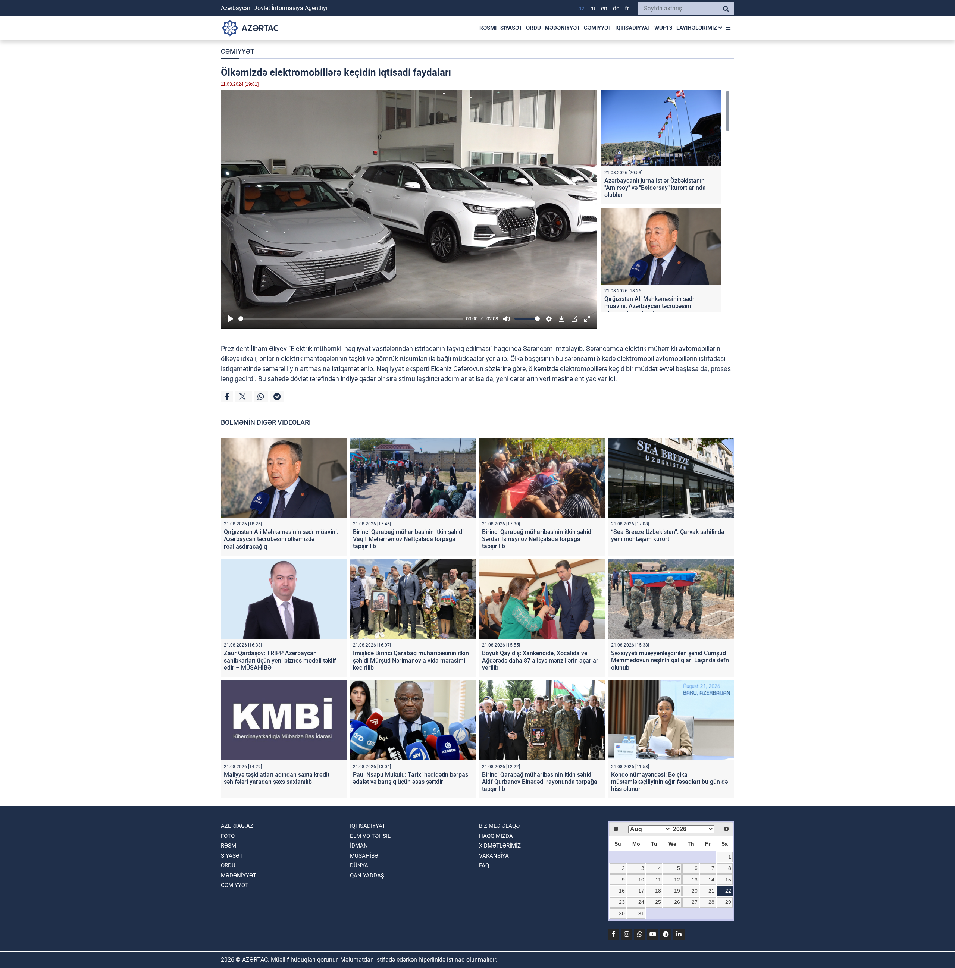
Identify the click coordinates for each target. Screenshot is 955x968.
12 (677, 880)
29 (728, 902)
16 (622, 891)
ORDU (533, 28)
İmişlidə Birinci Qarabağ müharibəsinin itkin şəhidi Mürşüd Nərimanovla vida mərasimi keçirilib (411, 660)
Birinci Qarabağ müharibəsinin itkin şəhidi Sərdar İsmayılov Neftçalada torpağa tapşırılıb (537, 539)
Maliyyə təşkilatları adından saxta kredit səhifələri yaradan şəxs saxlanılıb (276, 778)
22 (728, 891)
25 (658, 902)
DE (616, 8)
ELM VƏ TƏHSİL (370, 836)
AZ (581, 8)
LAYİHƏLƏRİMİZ (697, 28)
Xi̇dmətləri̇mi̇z (500, 845)
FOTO (228, 836)
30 (622, 914)
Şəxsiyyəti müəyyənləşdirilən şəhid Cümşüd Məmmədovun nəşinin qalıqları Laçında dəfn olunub (670, 660)
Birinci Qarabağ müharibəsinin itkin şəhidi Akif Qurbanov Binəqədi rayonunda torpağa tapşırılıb (539, 781)
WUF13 (663, 28)
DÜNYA (359, 865)
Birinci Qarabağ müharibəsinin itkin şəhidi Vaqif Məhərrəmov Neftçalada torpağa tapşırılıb (408, 539)
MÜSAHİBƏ (364, 855)
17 (641, 891)
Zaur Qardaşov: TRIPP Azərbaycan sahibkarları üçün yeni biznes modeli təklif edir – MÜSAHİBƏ (280, 660)
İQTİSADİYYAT (633, 28)
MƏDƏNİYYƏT (562, 28)
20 (695, 891)
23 (622, 902)
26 (677, 902)
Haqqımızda (496, 836)
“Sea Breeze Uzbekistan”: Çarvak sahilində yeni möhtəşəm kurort (667, 535)
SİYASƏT (511, 28)
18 (658, 891)
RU (592, 8)
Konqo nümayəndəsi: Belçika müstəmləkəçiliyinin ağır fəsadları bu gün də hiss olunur (669, 781)
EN (604, 8)
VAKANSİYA (494, 855)
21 (711, 891)
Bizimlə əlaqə (499, 826)
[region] (665, 201)
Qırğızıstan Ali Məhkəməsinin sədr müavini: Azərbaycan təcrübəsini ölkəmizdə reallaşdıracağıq (649, 306)
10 (641, 880)
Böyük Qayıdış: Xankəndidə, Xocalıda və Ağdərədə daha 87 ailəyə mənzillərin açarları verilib (541, 660)
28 (711, 902)
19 (677, 891)
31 (641, 914)
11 (658, 880)
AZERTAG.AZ (237, 826)
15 (728, 880)
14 (711, 880)
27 (695, 902)
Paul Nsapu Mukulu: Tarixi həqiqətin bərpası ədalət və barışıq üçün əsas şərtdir (411, 778)
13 (695, 880)
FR (627, 8)
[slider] (350, 318)
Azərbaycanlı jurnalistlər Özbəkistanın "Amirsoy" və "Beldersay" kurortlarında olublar (655, 187)
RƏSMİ (488, 28)
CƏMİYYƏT (597, 28)
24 (641, 902)
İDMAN (359, 845)
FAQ (484, 865)
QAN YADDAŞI (368, 875)
